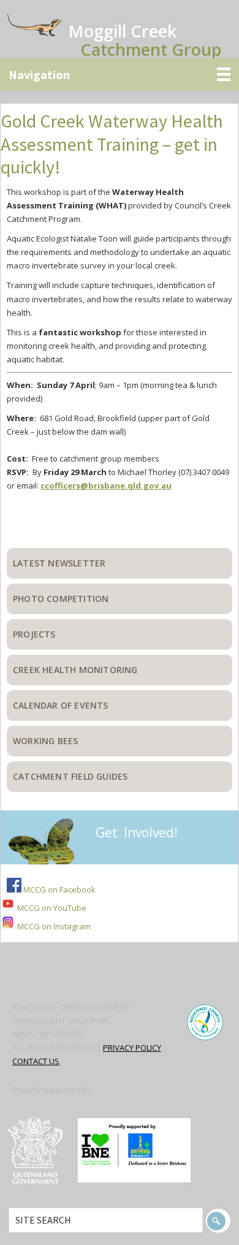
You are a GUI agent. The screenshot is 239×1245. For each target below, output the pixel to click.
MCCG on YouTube (50, 907)
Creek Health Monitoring (75, 670)
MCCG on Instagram (53, 926)
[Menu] (119, 74)
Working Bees (45, 741)
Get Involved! (137, 832)
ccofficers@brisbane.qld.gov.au (106, 485)
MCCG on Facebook (58, 889)
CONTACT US (35, 1061)
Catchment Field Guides (70, 776)
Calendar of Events (60, 705)
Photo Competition (60, 598)
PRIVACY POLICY (132, 1047)
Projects (34, 634)
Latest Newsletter (59, 563)
